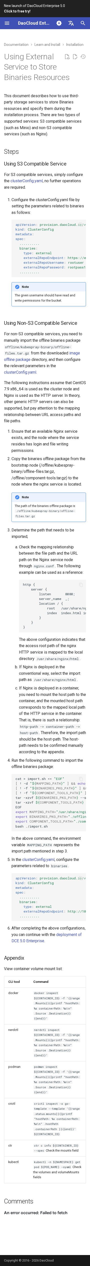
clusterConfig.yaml (26, 180)
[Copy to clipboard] (81, 225)
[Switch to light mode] (59, 23)
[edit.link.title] (75, 57)
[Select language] (71, 23)
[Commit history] (83, 57)
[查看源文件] (67, 57)
